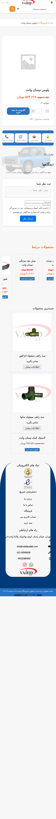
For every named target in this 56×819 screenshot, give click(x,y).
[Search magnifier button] (12, 9)
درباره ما (28, 499)
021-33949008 (23, 552)
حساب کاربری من (28, 517)
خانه (51, 23)
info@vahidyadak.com (27, 546)
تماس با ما (28, 505)
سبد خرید (28, 523)
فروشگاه (43, 23)
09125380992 (24, 558)
